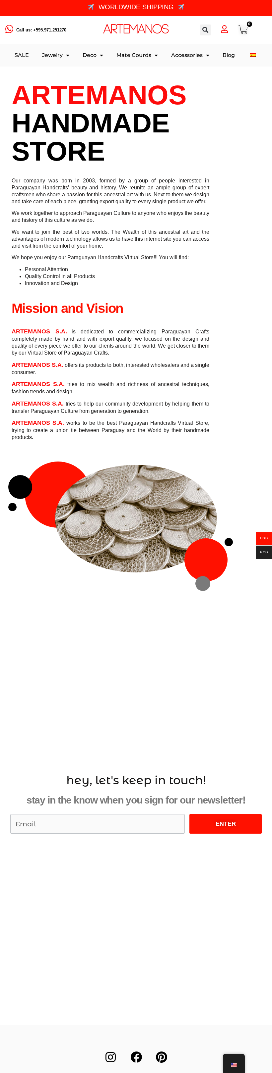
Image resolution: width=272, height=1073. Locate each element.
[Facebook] (136, 1056)
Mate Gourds (133, 55)
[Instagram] (110, 1056)
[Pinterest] (161, 1056)
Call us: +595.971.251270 (41, 29)
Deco (90, 55)
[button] (205, 29)
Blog (229, 55)
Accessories (187, 55)
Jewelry (52, 55)
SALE (22, 55)
